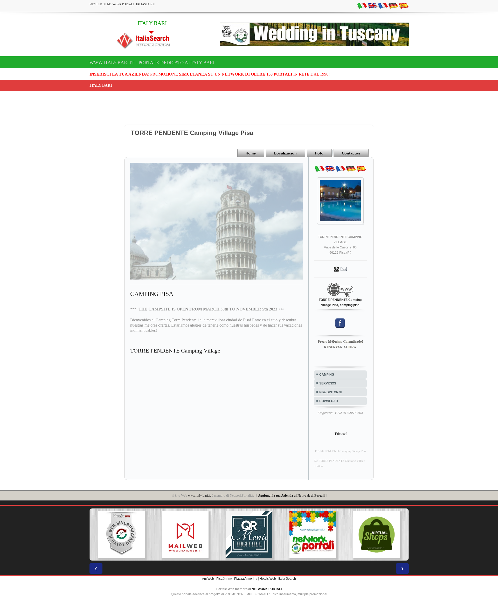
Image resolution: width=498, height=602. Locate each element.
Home (251, 153)
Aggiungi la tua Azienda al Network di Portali (291, 495)
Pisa (219, 578)
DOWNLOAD (328, 401)
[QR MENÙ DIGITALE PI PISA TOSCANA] (185, 534)
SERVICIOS (327, 383)
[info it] (362, 5)
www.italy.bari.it (199, 495)
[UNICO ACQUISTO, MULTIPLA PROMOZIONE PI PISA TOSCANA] (249, 534)
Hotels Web (268, 578)
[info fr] (383, 5)
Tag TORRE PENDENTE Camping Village (339, 460)
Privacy (340, 434)
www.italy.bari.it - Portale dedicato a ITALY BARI (152, 62)
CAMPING (326, 374)
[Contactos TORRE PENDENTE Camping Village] (340, 268)
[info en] (372, 5)
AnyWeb (208, 578)
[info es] (403, 5)
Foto (319, 153)
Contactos (351, 153)
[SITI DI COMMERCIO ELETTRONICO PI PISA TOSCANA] (312, 534)
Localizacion (285, 153)
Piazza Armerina (245, 578)
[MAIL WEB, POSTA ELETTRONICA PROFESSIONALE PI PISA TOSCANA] (121, 534)
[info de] (393, 5)
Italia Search (287, 578)
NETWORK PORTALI (267, 589)
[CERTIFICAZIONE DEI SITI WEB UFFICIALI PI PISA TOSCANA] (376, 534)
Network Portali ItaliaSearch (131, 4)
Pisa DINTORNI (330, 392)
